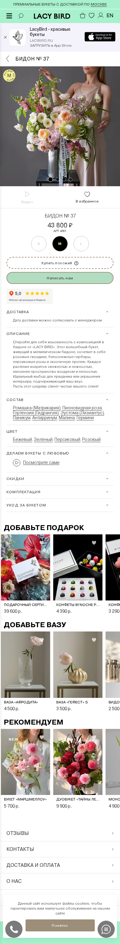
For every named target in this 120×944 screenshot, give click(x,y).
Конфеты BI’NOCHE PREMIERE (77, 605)
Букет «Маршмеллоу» (25, 799)
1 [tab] (50, 179)
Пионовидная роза (82, 407)
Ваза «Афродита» (21, 702)
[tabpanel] (60, 126)
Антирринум (44, 417)
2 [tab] (57, 179)
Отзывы (17, 833)
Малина (67, 417)
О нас (14, 881)
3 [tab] (64, 179)
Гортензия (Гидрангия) (36, 412)
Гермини (85, 417)
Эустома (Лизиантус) (82, 412)
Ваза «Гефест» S (72, 702)
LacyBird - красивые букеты (50, 32)
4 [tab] (70, 179)
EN (110, 15)
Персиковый (67, 439)
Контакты (20, 849)
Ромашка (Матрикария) (37, 407)
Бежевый (22, 439)
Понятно (60, 925)
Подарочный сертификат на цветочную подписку (25, 605)
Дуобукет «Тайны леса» (77, 799)
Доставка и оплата (33, 865)
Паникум (21, 417)
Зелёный (43, 439)
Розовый (91, 439)
